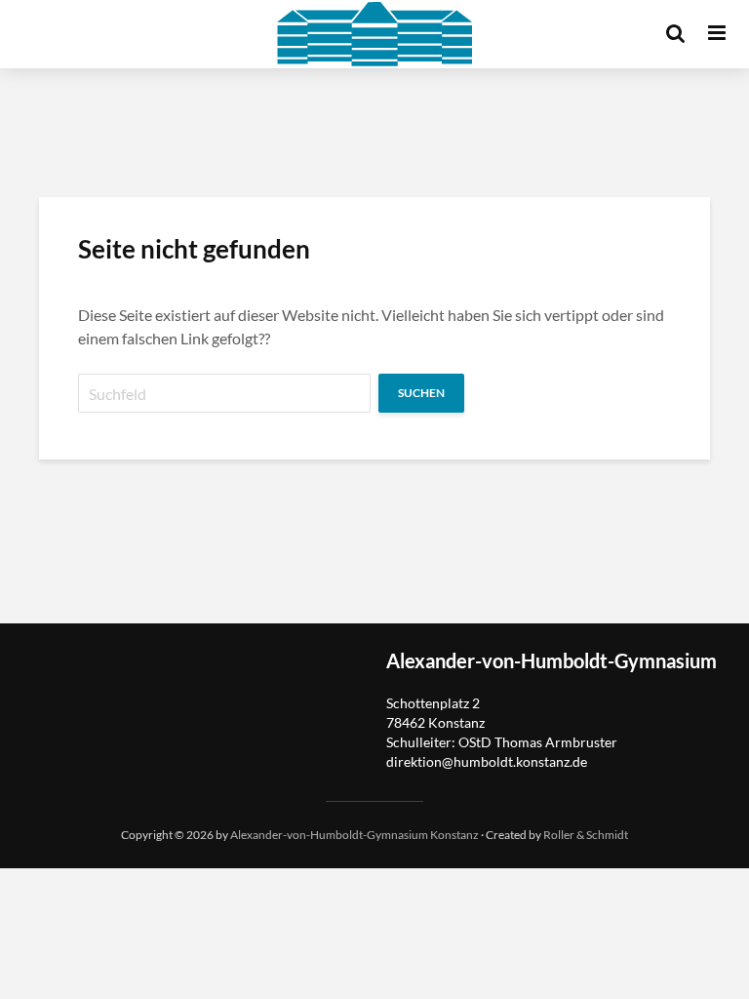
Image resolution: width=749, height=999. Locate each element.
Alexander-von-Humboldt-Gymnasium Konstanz (354, 834)
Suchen (421, 392)
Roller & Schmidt (585, 834)
